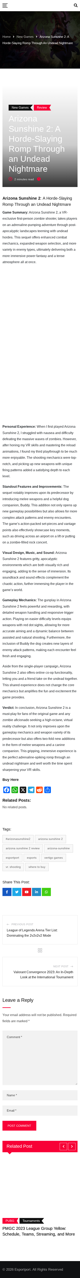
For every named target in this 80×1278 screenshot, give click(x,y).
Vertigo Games (53, 857)
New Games (25, 36)
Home (6, 36)
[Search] (76, 5)
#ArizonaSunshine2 (18, 838)
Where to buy (37, 866)
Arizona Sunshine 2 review (23, 848)
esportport (12, 857)
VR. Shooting (13, 866)
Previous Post (22, 924)
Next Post (61, 966)
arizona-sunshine (58, 848)
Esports (32, 857)
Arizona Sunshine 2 (50, 838)
